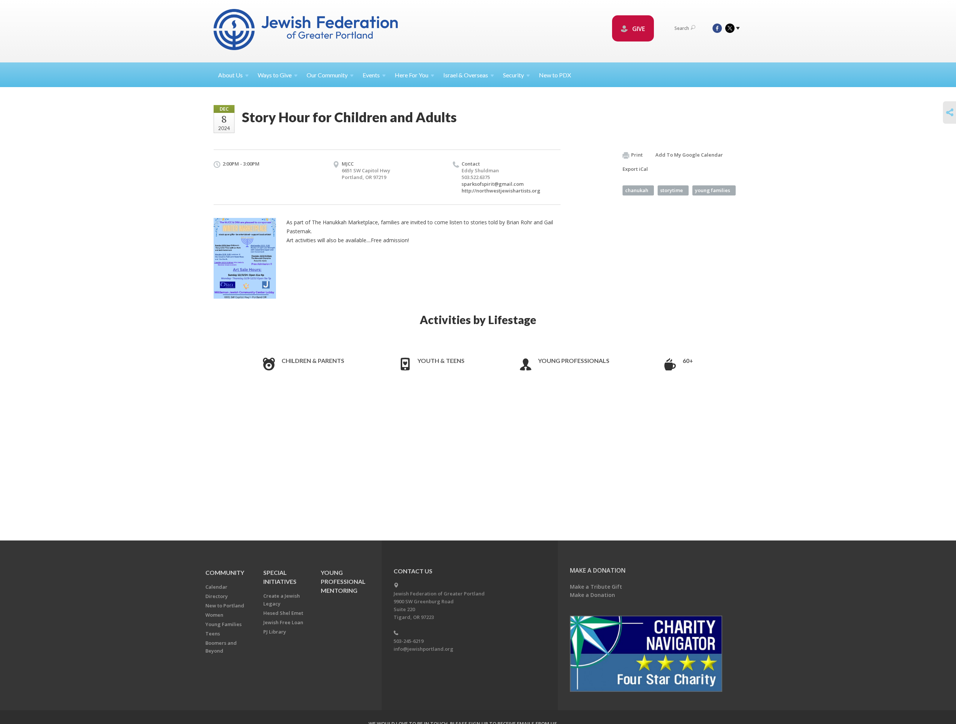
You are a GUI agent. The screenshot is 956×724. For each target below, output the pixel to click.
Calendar (216, 586)
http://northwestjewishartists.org (501, 190)
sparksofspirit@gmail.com (493, 184)
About (230, 74)
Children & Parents (313, 360)
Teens (212, 633)
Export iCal (635, 169)
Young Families (223, 624)
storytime (671, 190)
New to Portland (224, 605)
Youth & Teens (441, 360)
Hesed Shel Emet (283, 613)
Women (214, 614)
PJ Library (274, 631)
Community (224, 572)
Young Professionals (573, 360)
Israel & (465, 74)
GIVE (638, 29)
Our (327, 74)
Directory (216, 596)
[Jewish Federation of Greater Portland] (306, 31)
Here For (411, 74)
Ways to (275, 74)
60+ (688, 360)
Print (637, 154)
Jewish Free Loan (283, 622)
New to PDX (555, 74)
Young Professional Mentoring (343, 581)
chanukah (636, 190)
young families (712, 190)
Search (681, 28)
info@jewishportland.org (423, 649)
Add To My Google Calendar (689, 154)
